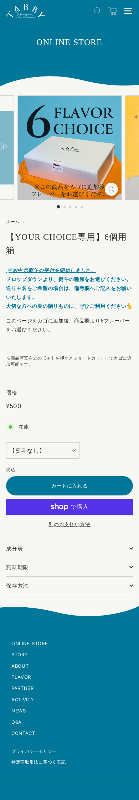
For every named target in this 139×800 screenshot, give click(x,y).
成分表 (14, 548)
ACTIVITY (22, 699)
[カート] (112, 10)
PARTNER (22, 688)
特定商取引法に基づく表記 (38, 762)
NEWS (18, 710)
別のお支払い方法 (69, 524)
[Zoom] (111, 189)
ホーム (13, 221)
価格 (11, 392)
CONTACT (23, 733)
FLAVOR (21, 677)
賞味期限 (17, 567)
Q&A (16, 722)
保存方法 (17, 585)
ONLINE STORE (29, 643)
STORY (19, 654)
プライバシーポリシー (34, 751)
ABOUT (20, 666)
